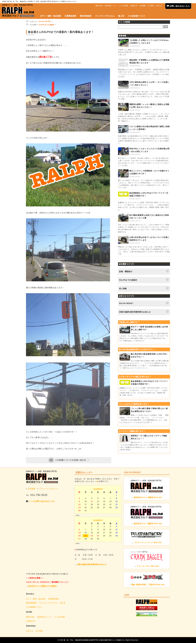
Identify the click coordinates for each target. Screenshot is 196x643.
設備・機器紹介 (125, 271)
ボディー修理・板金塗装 (50, 16)
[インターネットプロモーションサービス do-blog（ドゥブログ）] (146, 616)
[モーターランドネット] (146, 609)
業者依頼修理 (85, 16)
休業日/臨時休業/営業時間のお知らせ (135, 312)
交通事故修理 (70, 16)
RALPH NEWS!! (45, 21)
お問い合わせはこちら (179, 6)
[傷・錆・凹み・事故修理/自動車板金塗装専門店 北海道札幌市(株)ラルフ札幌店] (18, 10)
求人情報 (151, 5)
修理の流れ (99, 5)
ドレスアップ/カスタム (105, 16)
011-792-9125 (38, 494)
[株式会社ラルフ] (42, 477)
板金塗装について (111, 5)
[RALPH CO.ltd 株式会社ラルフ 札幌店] (146, 603)
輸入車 (121, 16)
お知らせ (159, 5)
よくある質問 (123, 5)
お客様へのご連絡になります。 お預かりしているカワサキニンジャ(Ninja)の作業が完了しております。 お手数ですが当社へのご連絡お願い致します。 (144, 52)
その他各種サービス (136, 16)
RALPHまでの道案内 (46, 25)
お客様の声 (134, 5)
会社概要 (143, 5)
